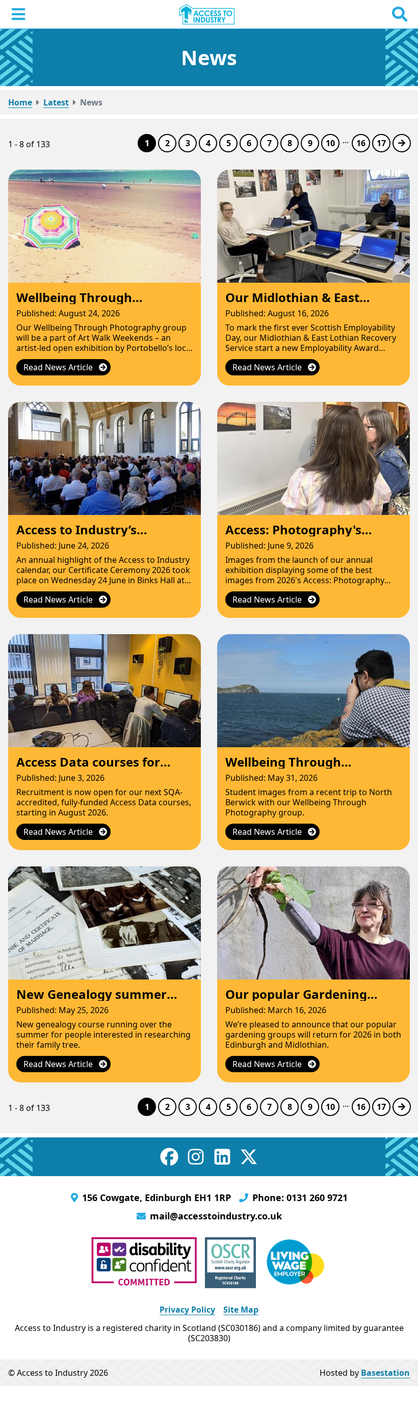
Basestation (385, 1372)
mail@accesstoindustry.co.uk (216, 1216)
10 (330, 143)
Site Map (240, 1309)
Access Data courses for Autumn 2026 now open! (90, 768)
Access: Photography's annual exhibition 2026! (297, 536)
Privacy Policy (187, 1309)
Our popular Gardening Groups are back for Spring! (308, 1001)
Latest (56, 102)
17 (381, 143)
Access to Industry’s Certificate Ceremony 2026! (98, 536)
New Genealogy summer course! (91, 1001)
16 (360, 143)
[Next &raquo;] (402, 143)
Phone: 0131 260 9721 (300, 1197)
